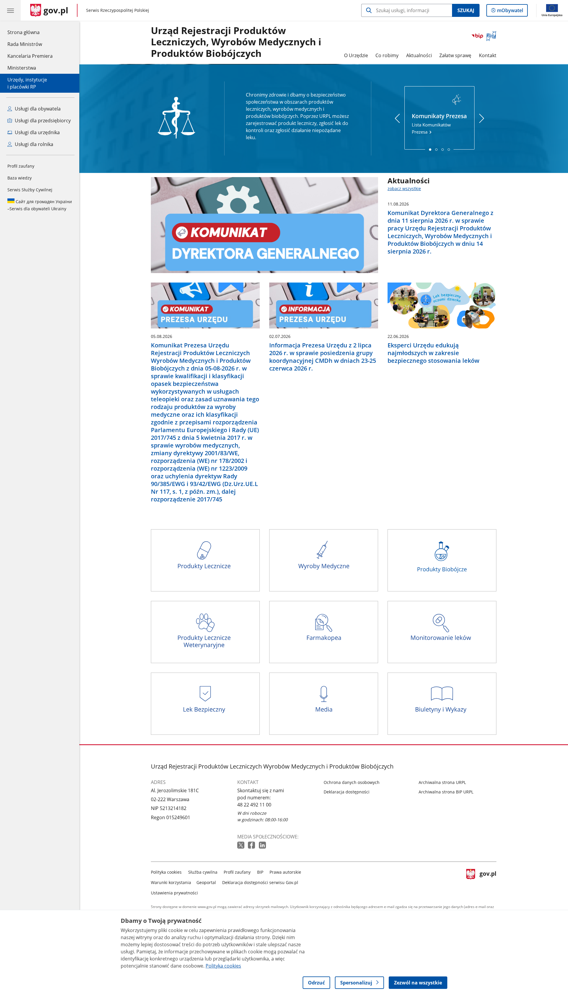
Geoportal (206, 882)
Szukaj (465, 10)
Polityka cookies (166, 872)
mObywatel (510, 12)
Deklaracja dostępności (346, 792)
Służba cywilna (202, 872)
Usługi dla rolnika (33, 144)
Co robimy (386, 55)
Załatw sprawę (455, 55)
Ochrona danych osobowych (352, 782)
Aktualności (419, 55)
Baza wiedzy (19, 178)
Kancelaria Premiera (30, 56)
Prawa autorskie (285, 872)
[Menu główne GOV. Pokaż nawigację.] (10, 10)
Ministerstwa (21, 68)
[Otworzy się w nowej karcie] (241, 845)
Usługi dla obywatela (37, 108)
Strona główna (30, 32)
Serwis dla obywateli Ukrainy (39, 205)
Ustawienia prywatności (174, 893)
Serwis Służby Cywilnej (29, 190)
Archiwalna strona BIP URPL (446, 792)
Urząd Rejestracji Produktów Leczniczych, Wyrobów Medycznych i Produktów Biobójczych (236, 42)
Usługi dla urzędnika (37, 132)
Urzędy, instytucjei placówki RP (27, 83)
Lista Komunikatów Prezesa (439, 123)
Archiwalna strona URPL (442, 782)
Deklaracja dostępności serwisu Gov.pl (260, 882)
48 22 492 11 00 (254, 804)
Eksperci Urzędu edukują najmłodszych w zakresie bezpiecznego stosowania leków (433, 353)
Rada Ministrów (24, 44)
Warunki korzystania (171, 882)
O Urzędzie (356, 55)
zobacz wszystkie (404, 188)
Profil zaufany (20, 166)
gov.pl (487, 881)
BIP (260, 872)
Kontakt (487, 55)
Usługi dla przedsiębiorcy (42, 120)
